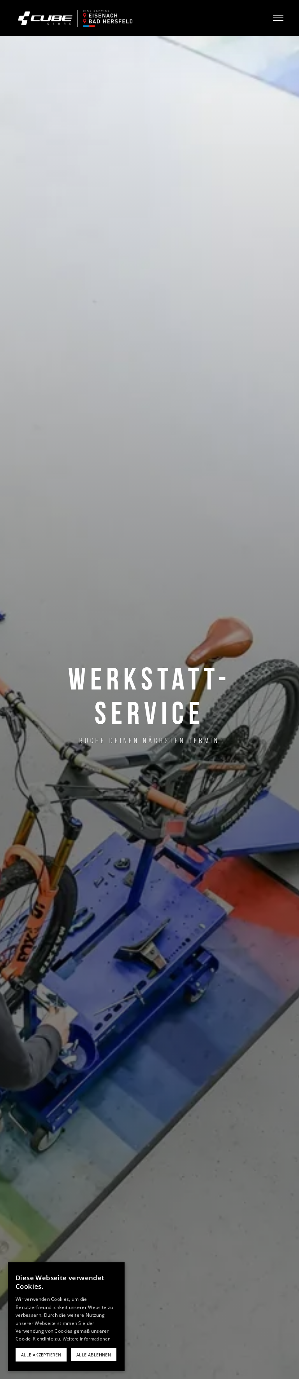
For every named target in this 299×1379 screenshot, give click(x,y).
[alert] (66, 1316)
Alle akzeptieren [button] (41, 1355)
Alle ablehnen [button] (93, 1355)
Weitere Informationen (87, 1339)
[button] (271, 18)
